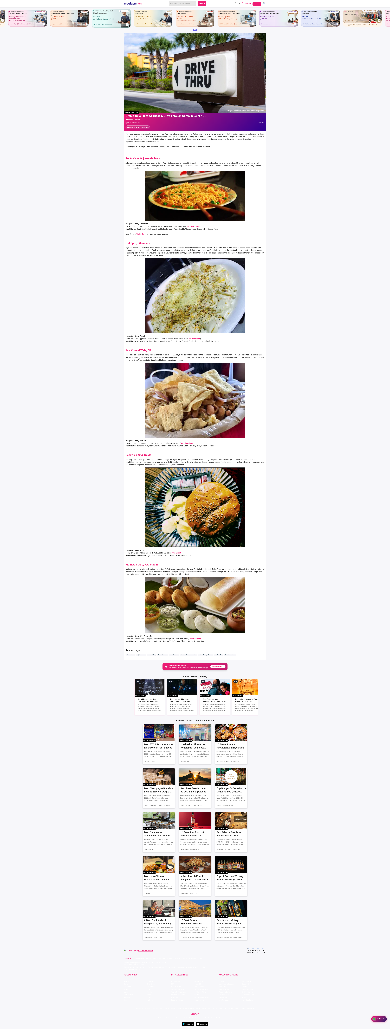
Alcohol (227, 849)
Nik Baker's (222, 987)
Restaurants (139, 958)
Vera (236, 1008)
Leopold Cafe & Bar (248, 994)
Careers (243, 1008)
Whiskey (167, 805)
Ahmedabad (149, 849)
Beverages (228, 937)
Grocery (162, 958)
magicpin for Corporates (226, 1008)
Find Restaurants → (218, 666)
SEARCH (202, 4)
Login (257, 3)
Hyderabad (185, 762)
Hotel (185, 958)
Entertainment (140, 695)
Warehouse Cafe (247, 989)
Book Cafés (158, 937)
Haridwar (150, 1000)
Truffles (221, 981)
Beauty (148, 958)
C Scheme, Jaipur (200, 992)
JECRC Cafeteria (247, 992)
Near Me (167, 1008)
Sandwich (151, 655)
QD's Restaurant (224, 1000)
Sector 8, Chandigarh (178, 989)
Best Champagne (151, 805)
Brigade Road (198, 981)
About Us (147, 1008)
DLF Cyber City (176, 987)
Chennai (147, 893)
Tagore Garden (199, 1000)
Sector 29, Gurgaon (200, 984)
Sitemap (198, 1008)
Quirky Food (141, 655)
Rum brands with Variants (190, 849)
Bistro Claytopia (247, 981)
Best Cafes (168, 937)
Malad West (175, 997)
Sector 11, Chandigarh (178, 992)
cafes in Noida (228, 805)
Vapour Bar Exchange (226, 992)
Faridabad (150, 987)
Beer (240, 937)
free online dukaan (145, 951)
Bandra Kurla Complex (178, 994)
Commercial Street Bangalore (191, 937)
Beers (188, 805)
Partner (210, 1008)
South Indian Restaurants (188, 655)
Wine (160, 805)
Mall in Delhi (141, 234)
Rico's (244, 997)
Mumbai (149, 992)
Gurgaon (150, 981)
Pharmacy (192, 958)
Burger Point (246, 984)
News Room (139, 1008)
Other (200, 958)
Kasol (125, 1000)
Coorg (149, 997)
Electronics (178, 958)
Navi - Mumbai (128, 994)
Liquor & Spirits (197, 805)
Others (229, 1017)
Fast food (193, 893)
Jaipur (126, 989)
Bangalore (184, 893)
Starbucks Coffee (224, 994)
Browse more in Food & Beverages (137, 127)
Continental (174, 655)
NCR (148, 989)
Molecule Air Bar (224, 989)
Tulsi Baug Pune (230, 655)
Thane (149, 994)
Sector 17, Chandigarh (201, 989)
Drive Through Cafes (205, 655)
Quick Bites (130, 655)
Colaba (196, 994)
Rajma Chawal (162, 655)
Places (204, 1008)
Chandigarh (151, 984)
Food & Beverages (131, 112)
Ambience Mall (199, 987)
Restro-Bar (235, 762)
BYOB (153, 762)
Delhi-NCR (218, 655)
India (182, 805)
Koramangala (175, 981)
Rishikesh (127, 997)
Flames (244, 987)
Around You (155, 1008)
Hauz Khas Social (247, 1000)
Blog (161, 1008)
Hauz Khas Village (177, 1000)
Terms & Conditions (188, 1008)
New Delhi (127, 981)
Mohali (126, 992)
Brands (215, 1008)
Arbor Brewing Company (226, 984)
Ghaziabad (127, 987)
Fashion (155, 958)
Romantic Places (223, 762)
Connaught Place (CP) (201, 997)
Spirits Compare (176, 1008)
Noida (147, 762)
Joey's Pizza (223, 997)
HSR (172, 984)
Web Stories (250, 1008)
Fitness (169, 958)
